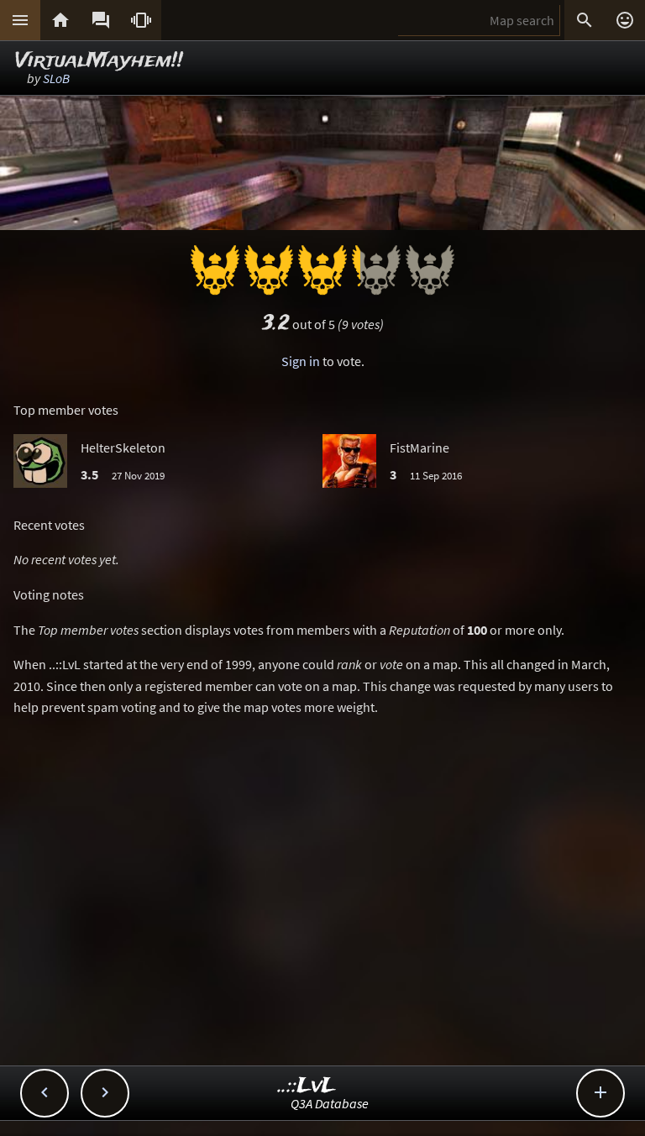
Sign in (300, 361)
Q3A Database (330, 1103)
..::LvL (307, 1086)
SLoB (56, 78)
